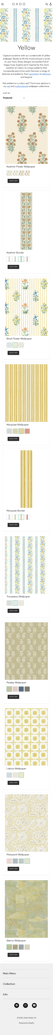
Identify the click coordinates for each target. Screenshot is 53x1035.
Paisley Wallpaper (16, 683)
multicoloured (21, 86)
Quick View (13, 181)
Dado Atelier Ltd (30, 1018)
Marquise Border (16, 511)
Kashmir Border (15, 253)
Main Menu (9, 973)
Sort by (6, 93)
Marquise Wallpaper (18, 425)
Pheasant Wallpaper (18, 855)
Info (5, 994)
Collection (9, 983)
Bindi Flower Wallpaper (19, 339)
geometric (34, 74)
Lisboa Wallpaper (16, 769)
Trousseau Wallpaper (18, 597)
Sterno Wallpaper (16, 941)
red (8, 86)
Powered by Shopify (26, 1023)
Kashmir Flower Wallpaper (21, 167)
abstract (46, 74)
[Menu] (2, 4)
